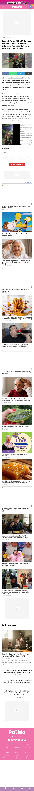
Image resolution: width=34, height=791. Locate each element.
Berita (8, 37)
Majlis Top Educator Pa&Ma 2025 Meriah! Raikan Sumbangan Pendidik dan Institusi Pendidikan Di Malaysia (17, 693)
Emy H (14, 674)
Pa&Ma (3, 37)
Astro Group (28, 764)
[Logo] (17, 6)
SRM (3, 658)
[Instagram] (12, 740)
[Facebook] (9, 740)
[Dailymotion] (25, 740)
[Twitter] (15, 740)
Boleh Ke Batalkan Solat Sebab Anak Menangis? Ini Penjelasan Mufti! (15, 655)
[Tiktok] (18, 740)
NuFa (4, 50)
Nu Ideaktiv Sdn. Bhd (15, 764)
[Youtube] (22, 740)
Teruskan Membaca (17, 164)
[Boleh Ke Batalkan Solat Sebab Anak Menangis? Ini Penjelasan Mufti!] (17, 641)
